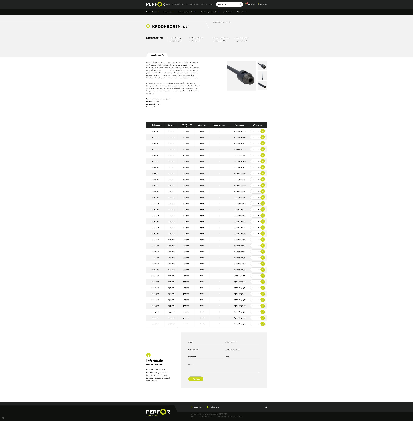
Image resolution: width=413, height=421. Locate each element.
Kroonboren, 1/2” (242, 37)
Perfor (168, 4)
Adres (227, 357)
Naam (190, 342)
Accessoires (167, 11)
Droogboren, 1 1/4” (176, 40)
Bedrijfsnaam (231, 342)
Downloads (203, 4)
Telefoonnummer (232, 349)
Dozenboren (196, 40)
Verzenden (197, 379)
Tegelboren (227, 11)
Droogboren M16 (220, 40)
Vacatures (194, 419)
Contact (211, 4)
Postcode (192, 357)
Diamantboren (151, 11)
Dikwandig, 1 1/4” (175, 37)
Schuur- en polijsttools (208, 11)
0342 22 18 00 (197, 407)
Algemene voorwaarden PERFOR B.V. (215, 414)
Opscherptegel (241, 40)
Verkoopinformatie (178, 4)
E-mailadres (193, 349)
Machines (240, 11)
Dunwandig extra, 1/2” (222, 37)
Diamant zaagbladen (185, 11)
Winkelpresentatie (192, 4)
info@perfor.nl (214, 407)
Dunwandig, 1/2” (197, 37)
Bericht (191, 364)
